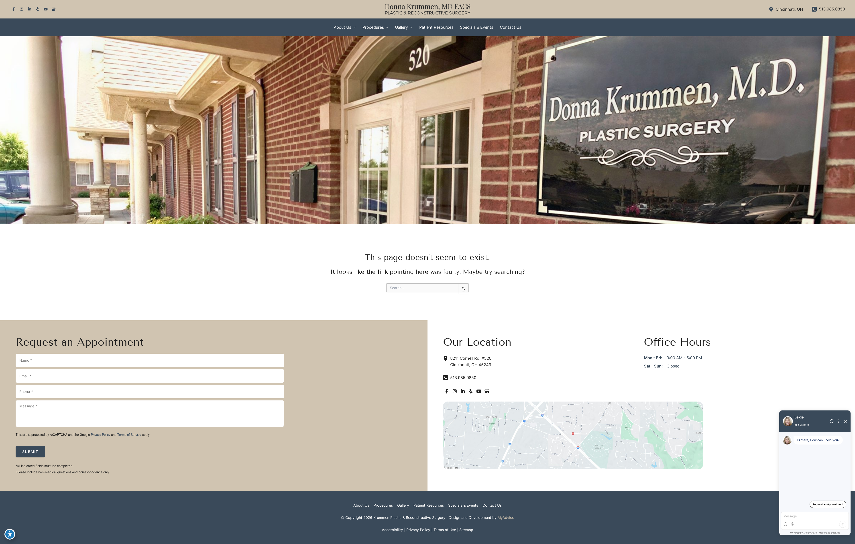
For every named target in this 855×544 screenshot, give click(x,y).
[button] (353, 27)
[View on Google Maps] (573, 435)
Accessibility (392, 530)
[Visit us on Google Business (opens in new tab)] (53, 9)
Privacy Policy (100, 434)
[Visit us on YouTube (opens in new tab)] (45, 9)
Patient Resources (428, 505)
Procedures (383, 505)
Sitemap (466, 530)
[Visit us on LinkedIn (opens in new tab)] (29, 9)
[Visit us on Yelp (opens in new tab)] (37, 9)
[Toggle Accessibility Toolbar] (9, 534)
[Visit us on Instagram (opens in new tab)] (21, 9)
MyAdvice (506, 517)
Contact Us (492, 505)
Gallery (403, 505)
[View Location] (772, 9)
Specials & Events (463, 505)
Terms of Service (129, 434)
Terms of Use (445, 530)
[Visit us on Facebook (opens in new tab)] (13, 9)
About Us (361, 505)
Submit (30, 451)
